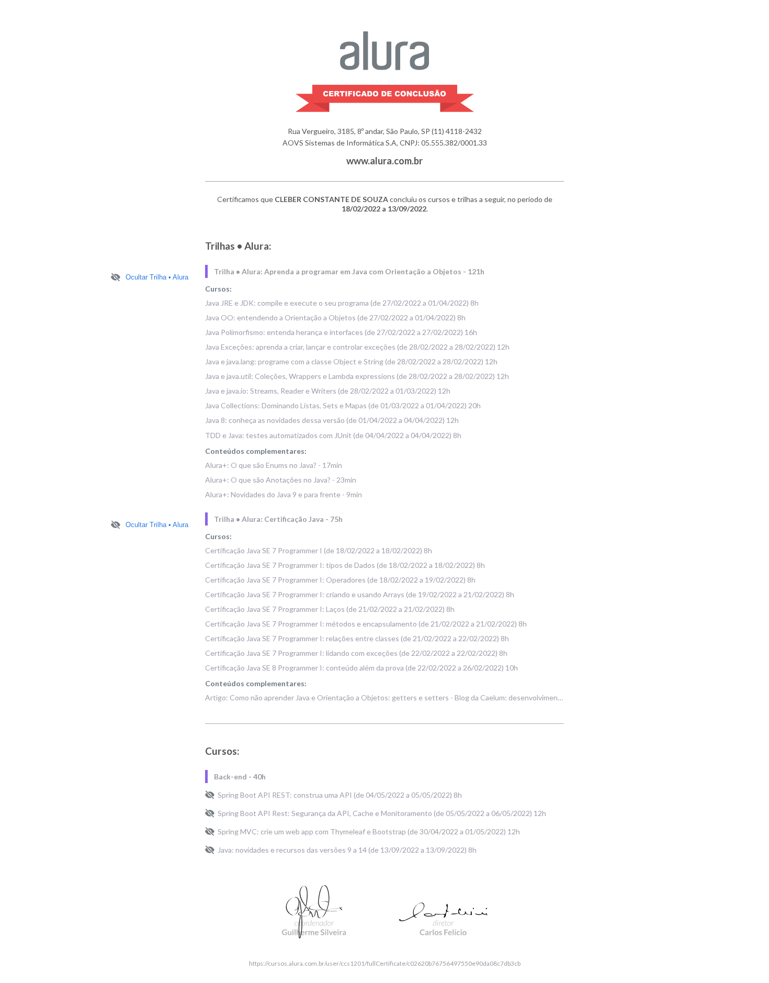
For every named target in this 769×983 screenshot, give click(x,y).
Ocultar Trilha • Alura (157, 277)
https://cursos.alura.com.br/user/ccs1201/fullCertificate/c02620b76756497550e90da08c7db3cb (385, 963)
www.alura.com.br (384, 160)
